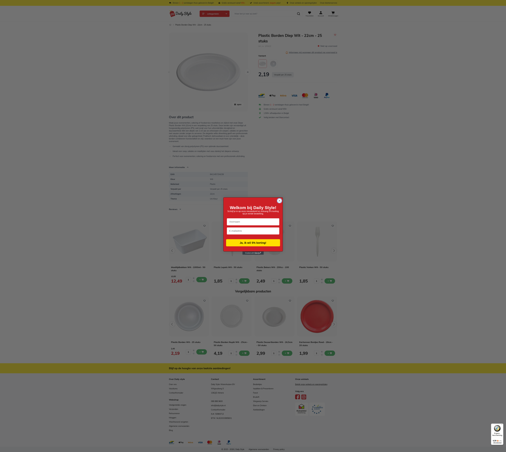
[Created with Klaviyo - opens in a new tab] (253, 253)
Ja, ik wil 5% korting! (253, 242)
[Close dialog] (279, 200)
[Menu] (501, 425)
